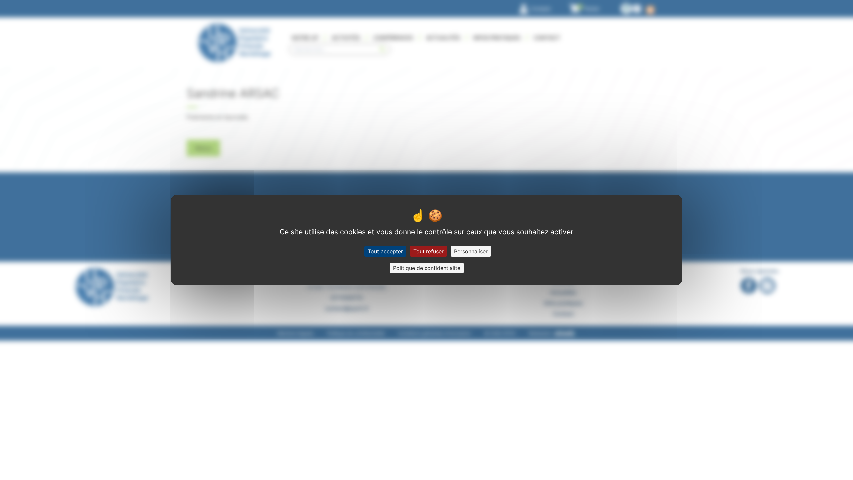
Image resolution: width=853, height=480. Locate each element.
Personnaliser (471, 251)
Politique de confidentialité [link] (426, 268)
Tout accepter (385, 251)
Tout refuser (428, 251)
